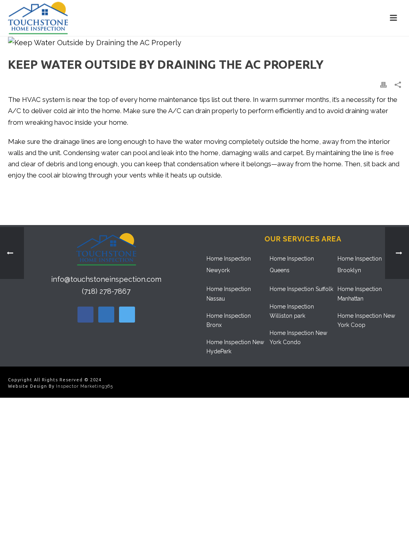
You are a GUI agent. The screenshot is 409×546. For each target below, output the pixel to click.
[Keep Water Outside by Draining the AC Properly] (204, 42)
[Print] (383, 84)
